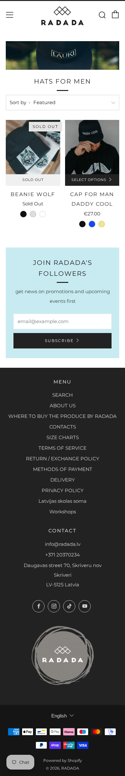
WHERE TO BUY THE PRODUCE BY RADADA (62, 416)
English (59, 715)
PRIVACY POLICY (63, 490)
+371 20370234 (62, 555)
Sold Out (33, 180)
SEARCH (62, 395)
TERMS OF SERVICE (62, 448)
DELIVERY (62, 480)
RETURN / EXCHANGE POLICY (62, 459)
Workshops (62, 512)
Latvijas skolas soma (62, 501)
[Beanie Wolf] (33, 147)
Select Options (88, 180)
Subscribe (59, 340)
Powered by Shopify (62, 760)
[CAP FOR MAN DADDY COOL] (92, 147)
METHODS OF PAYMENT (62, 469)
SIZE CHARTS (62, 437)
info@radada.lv (62, 544)
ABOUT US (63, 405)
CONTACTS (62, 427)
